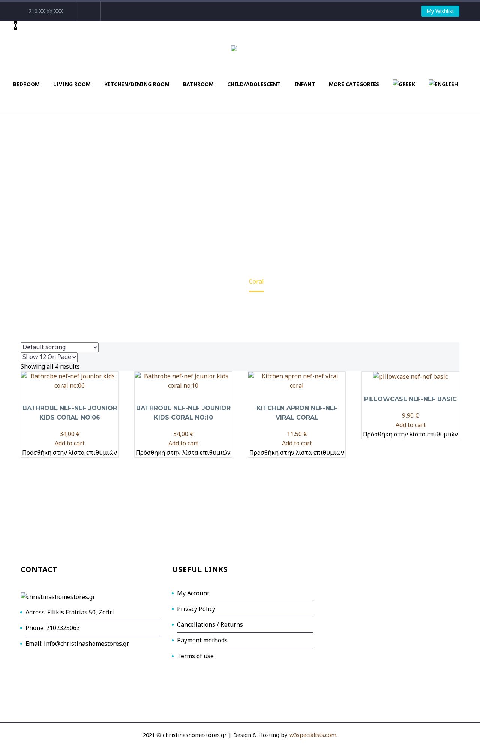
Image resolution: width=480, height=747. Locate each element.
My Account (193, 593)
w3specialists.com (313, 734)
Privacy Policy (196, 609)
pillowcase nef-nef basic (410, 399)
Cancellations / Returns (210, 624)
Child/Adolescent (254, 84)
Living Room (72, 84)
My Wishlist (440, 11)
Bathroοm (198, 84)
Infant (304, 84)
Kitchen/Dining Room (137, 84)
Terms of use (195, 656)
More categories (354, 84)
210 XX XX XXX (45, 11)
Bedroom (26, 84)
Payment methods (202, 640)
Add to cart (70, 443)
